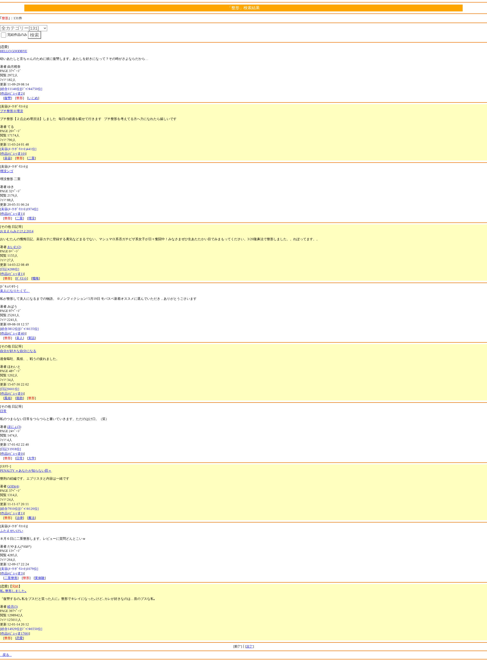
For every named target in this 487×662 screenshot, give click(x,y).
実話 (31, 338)
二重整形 (11, 578)
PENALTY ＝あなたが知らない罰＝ (25, 471)
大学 (31, 458)
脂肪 (19, 398)
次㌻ (249, 646)
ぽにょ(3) (14, 427)
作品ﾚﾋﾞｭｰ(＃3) (12, 573)
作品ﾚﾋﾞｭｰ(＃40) (13, 333)
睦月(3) (12, 606)
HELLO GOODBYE (13, 51)
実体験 (40, 578)
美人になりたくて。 (15, 291)
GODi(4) (13, 486)
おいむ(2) (14, 247)
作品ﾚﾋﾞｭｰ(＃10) (13, 153)
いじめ (33, 98)
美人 (19, 338)
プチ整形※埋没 (11, 111)
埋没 (31, 218)
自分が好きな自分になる (18, 351)
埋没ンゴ (6, 171)
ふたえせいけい (11, 531)
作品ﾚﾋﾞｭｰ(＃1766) (15, 633)
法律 (19, 518)
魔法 (31, 518)
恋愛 (19, 638)
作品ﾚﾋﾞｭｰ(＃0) (12, 393)
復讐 (7, 98)
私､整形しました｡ (13, 591)
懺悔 (35, 278)
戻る (6, 655)
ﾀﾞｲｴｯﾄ (21, 278)
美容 (7, 158)
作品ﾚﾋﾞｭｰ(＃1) (12, 214)
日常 (3, 411)
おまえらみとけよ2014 (16, 231)
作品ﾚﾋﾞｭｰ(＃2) (12, 93)
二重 (31, 158)
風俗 (7, 398)
